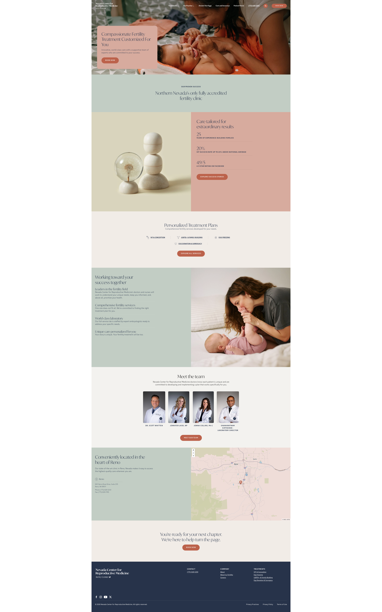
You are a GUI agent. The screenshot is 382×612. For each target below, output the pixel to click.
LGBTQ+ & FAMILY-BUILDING (192, 237)
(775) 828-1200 (254, 6)
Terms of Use (282, 604)
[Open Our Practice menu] (193, 6)
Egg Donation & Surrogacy (263, 580)
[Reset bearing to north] (193, 455)
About (222, 572)
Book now (110, 60)
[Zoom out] (193, 452)
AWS (284, 519)
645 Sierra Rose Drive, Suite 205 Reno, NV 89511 (106, 486)
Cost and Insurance (223, 6)
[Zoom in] (193, 450)
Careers (223, 578)
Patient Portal (239, 6)
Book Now (279, 5)
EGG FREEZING (224, 237)
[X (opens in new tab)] (110, 597)
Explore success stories (212, 177)
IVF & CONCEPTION (158, 237)
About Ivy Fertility (226, 575)
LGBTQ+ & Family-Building (263, 578)
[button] (240, 483)
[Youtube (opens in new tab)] (105, 597)
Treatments (172, 6)
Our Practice (187, 6)
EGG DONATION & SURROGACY (190, 244)
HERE (288, 519)
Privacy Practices (252, 604)
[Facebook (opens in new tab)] (96, 597)
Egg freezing (258, 575)
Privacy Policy (268, 604)
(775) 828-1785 (103, 492)
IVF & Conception (260, 572)
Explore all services (191, 253)
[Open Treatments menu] (178, 6)
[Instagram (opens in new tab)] (100, 597)
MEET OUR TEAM (191, 438)
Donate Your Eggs (205, 6)
